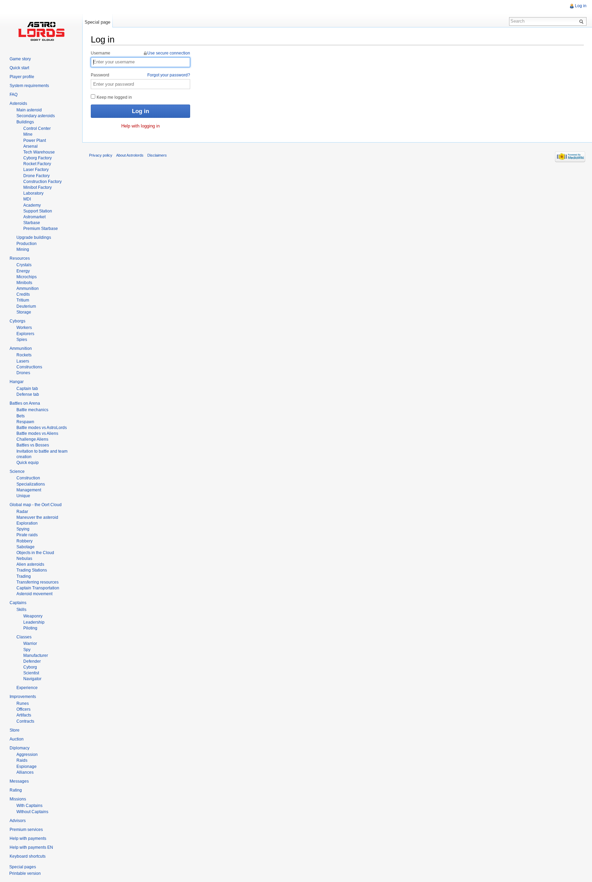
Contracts (25, 721)
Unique (23, 495)
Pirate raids (27, 534)
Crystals (24, 264)
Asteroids (18, 103)
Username (140, 53)
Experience (27, 687)
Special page (97, 22)
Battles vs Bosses (32, 445)
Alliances (25, 772)
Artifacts (23, 715)
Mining (22, 249)
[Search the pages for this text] (582, 21)
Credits (23, 294)
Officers (23, 709)
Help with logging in (140, 125)
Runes (22, 703)
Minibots (24, 282)
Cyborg (30, 667)
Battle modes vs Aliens (37, 433)
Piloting (30, 628)
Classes (24, 637)
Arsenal (30, 146)
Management (28, 490)
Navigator (32, 678)
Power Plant (34, 140)
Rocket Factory (37, 163)
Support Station (37, 211)
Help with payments (28, 838)
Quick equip (27, 462)
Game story (20, 59)
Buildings (25, 122)
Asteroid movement (34, 593)
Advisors (18, 820)
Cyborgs (17, 321)
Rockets (24, 355)
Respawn (25, 421)
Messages (19, 781)
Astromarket (34, 217)
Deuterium (26, 306)
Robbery (24, 541)
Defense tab (27, 394)
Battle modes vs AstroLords (41, 427)
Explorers (25, 333)
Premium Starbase (40, 228)
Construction (28, 478)
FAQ (13, 94)
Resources (20, 258)
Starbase (31, 222)
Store (15, 730)
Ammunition (27, 288)
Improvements (23, 696)
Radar (22, 511)
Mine (28, 134)
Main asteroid (29, 110)
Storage (23, 312)
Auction (17, 739)
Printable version (25, 873)
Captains (18, 602)
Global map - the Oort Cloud (36, 504)
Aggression (27, 754)
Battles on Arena (25, 403)
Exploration (27, 523)
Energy (23, 271)
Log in (581, 5)
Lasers (22, 361)
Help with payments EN (31, 847)
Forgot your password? (168, 75)
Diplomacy (19, 748)
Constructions (29, 367)
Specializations (30, 484)
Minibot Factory (37, 187)
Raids (21, 760)
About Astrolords (130, 155)
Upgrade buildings (33, 237)
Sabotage (25, 546)
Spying (22, 529)
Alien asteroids (30, 564)
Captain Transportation (37, 588)
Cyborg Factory (37, 158)
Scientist (31, 673)
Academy (32, 205)
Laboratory (33, 193)
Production (26, 243)
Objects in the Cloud (35, 552)
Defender (32, 661)
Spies (21, 339)
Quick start (19, 67)
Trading (23, 576)
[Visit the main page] (41, 30)
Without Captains (32, 811)
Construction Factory (42, 181)
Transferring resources (37, 582)
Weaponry (32, 616)
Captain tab (27, 388)
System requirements (29, 85)
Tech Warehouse (39, 152)
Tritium (22, 300)
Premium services (26, 829)
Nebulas (24, 558)
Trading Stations (31, 570)
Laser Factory (36, 169)
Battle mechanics (32, 409)
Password (140, 75)
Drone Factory (36, 175)
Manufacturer (35, 655)
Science (17, 471)
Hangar (17, 381)
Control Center (37, 128)
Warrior (30, 643)
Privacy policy (100, 155)
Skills (21, 609)
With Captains (29, 805)
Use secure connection (168, 53)
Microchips (26, 276)
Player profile (22, 76)
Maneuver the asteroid (37, 517)
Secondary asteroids (35, 115)
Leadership (34, 622)
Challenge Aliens (32, 439)
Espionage (26, 766)
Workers (24, 327)
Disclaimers (157, 155)
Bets (20, 416)
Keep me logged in (114, 97)
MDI (27, 199)
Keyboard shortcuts (28, 856)
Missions (18, 799)
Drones (23, 372)
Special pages (22, 867)
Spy (26, 649)
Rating (16, 790)
